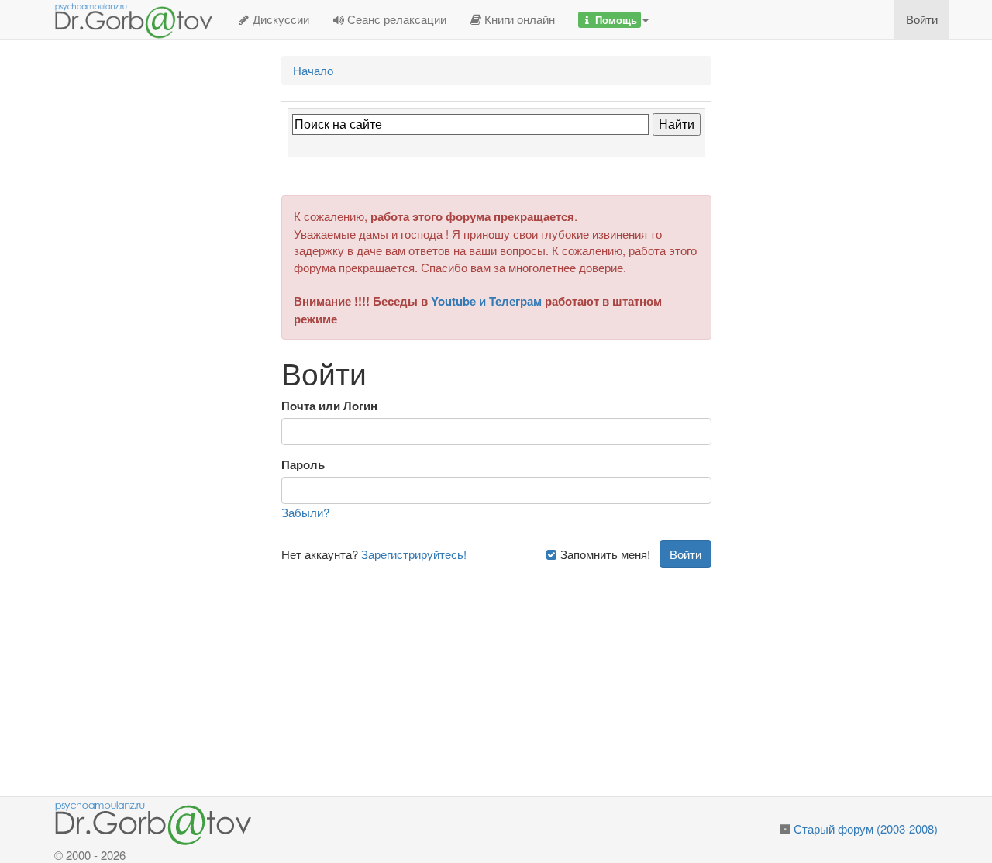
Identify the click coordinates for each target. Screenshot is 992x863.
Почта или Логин (329, 406)
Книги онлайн (518, 19)
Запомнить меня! (603, 554)
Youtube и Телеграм (486, 300)
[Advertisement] (514, 676)
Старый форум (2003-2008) (866, 828)
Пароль (303, 465)
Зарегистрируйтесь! (414, 554)
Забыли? (305, 512)
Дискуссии (279, 19)
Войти (922, 19)
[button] (613, 19)
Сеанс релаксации (395, 19)
